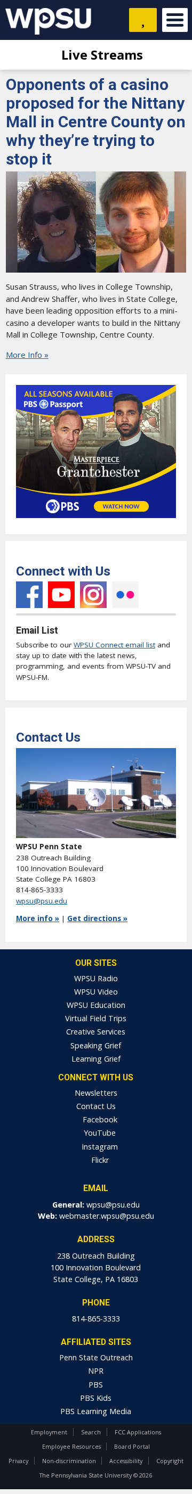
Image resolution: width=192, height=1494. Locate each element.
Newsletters (96, 1093)
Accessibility (125, 1461)
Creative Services (95, 1032)
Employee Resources (71, 1446)
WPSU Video (96, 992)
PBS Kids (95, 1398)
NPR (95, 1371)
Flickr (125, 594)
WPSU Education (96, 1005)
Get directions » (97, 918)
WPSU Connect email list (114, 645)
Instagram (93, 594)
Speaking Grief (95, 1045)
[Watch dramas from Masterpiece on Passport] (96, 521)
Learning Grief (96, 1059)
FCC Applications (138, 1432)
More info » (37, 918)
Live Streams (100, 54)
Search (91, 1432)
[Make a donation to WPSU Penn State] (143, 20)
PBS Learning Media (95, 1411)
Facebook (29, 594)
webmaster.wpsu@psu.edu (106, 1216)
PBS (96, 1385)
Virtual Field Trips (95, 1018)
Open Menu (175, 20)
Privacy (18, 1461)
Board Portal (132, 1446)
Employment (49, 1432)
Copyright (169, 1461)
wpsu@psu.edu (41, 901)
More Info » (27, 354)
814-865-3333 (96, 1319)
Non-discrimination (69, 1461)
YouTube (61, 594)
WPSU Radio (96, 978)
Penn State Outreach (96, 1357)
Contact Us (96, 1106)
